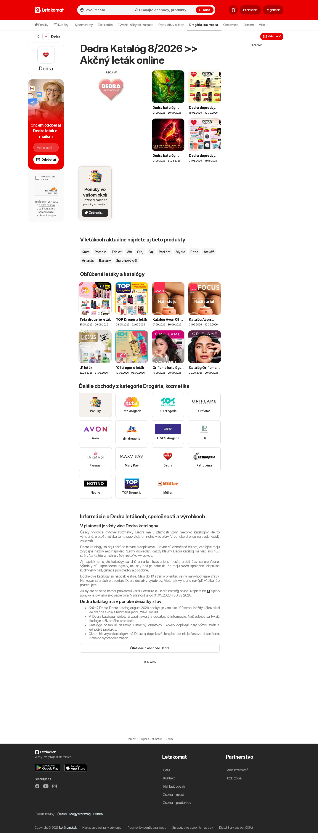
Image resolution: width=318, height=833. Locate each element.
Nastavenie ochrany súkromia (102, 827)
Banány (105, 260)
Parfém (164, 252)
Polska (98, 814)
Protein (100, 252)
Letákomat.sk (68, 827)
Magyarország (80, 814)
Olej (140, 252)
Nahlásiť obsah (174, 786)
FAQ (166, 770)
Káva (86, 252)
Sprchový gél (126, 260)
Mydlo (180, 252)
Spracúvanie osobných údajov (192, 827)
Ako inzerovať (237, 770)
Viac (262, 25)
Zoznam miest (173, 794)
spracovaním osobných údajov (46, 213)
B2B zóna (234, 778)
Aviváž (209, 252)
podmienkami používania (46, 206)
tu (208, 591)
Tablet (116, 252)
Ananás (88, 260)
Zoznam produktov (177, 802)
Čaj (150, 252)
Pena (194, 252)
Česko (62, 814)
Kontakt (168, 778)
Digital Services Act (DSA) (236, 827)
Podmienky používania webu (147, 827)
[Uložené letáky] (233, 9)
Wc (129, 252)
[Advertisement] (112, 105)
